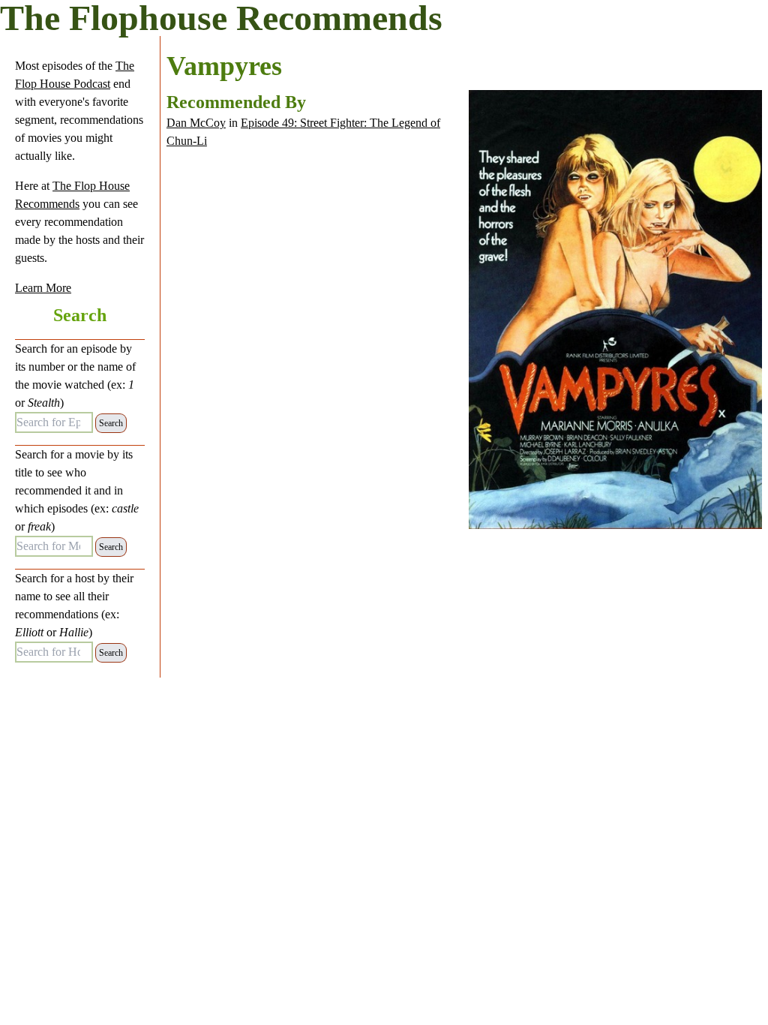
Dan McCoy (196, 122)
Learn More (43, 287)
